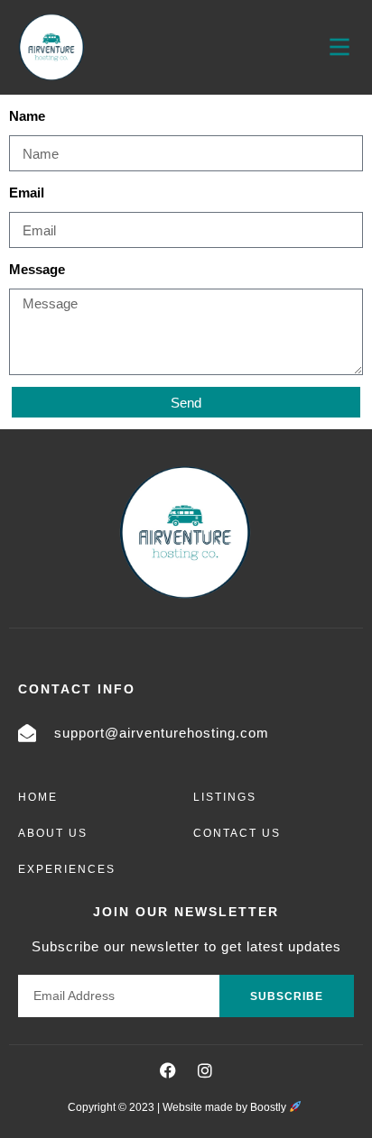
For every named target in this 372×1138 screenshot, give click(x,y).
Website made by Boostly (226, 1107)
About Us (53, 833)
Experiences (67, 869)
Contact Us (237, 833)
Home (38, 797)
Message (37, 269)
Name (27, 116)
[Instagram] (205, 1070)
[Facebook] (168, 1070)
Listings (224, 797)
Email (26, 192)
